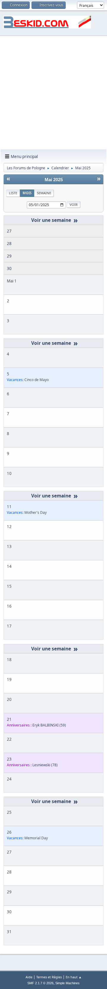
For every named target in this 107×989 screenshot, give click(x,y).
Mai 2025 (54, 179)
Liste (13, 193)
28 (9, 243)
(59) (49, 725)
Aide (29, 977)
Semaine (44, 193)
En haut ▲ (74, 977)
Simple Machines (67, 983)
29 (9, 256)
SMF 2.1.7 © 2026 (40, 983)
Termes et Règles (49, 977)
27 (9, 231)
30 (9, 268)
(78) (45, 764)
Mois (27, 193)
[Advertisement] (53, 93)
